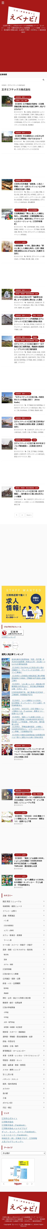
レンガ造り (25, 502)
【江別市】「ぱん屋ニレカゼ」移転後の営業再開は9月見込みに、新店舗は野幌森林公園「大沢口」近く (28, 686)
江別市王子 (38, 324)
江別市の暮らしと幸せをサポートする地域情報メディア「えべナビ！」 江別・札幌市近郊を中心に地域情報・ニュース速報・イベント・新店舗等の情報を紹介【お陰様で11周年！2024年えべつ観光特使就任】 (24, 1219)
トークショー (28, 229)
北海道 (21, 144)
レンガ (32, 192)
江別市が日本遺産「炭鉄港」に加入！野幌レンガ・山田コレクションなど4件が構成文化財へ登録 (29, 186)
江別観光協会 (7, 1122)
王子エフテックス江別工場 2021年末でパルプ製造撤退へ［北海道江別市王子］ (29, 446)
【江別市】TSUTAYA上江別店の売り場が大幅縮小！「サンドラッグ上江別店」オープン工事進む (28, 669)
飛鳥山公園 (38, 114)
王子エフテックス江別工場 (30, 149)
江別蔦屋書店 (22, 117)
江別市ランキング (9, 637)
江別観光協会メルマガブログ (14, 1128)
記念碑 (27, 308)
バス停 (40, 117)
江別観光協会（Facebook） (14, 1125)
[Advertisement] (23, 54)
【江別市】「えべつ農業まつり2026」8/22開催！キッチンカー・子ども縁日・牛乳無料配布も (28, 702)
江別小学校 (21, 355)
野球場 (32, 324)
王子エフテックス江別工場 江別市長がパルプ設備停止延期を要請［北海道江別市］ (29, 424)
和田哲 (21, 229)
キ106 (25, 232)
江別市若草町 (32, 120)
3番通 (29, 117)
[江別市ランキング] (13, 634)
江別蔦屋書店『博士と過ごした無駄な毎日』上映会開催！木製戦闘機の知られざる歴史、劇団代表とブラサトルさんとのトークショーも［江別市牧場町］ (29, 218)
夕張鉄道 (26, 200)
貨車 (21, 194)
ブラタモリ (21, 362)
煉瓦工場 (27, 194)
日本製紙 (40, 432)
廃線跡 (29, 352)
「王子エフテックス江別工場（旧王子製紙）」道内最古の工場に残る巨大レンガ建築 (29, 494)
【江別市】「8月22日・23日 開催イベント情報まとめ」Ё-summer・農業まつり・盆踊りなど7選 (28, 711)
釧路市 (16, 454)
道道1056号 (34, 327)
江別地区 (39, 360)
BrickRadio (23, 410)
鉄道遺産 (19, 200)
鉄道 (18, 194)
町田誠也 (23, 234)
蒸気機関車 (31, 202)
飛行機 (42, 229)
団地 (27, 324)
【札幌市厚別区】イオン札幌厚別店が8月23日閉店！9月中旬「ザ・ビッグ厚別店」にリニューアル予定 (29, 800)
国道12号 (24, 357)
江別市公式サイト (9, 1118)
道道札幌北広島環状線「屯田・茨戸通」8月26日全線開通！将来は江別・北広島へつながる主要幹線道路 (28, 661)
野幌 (40, 192)
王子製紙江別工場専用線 (35, 405)
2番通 (39, 146)
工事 (25, 120)
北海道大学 (38, 302)
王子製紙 (35, 117)
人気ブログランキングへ (12, 1141)
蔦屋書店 (31, 125)
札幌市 (20, 308)
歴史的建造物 (39, 502)
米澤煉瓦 (33, 194)
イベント (17, 234)
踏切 (34, 360)
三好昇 (24, 432)
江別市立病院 (30, 141)
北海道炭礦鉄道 (35, 200)
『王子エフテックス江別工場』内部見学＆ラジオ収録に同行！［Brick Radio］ (29, 399)
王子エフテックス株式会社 (31, 122)
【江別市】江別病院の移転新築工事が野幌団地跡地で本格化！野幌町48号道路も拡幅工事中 (28, 678)
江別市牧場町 (25, 114)
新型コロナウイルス (20, 456)
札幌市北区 (30, 302)
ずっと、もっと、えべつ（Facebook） (19, 1132)
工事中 (32, 114)
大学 (15, 308)
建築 (37, 192)
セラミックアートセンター (33, 197)
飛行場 (20, 232)
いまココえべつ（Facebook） (15, 1135)
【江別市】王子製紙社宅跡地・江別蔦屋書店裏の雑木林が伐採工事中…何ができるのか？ (29, 106)
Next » (29, 515)
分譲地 (29, 112)
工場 (35, 305)
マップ (29, 146)
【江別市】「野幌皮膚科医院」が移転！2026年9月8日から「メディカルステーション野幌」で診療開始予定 (28, 729)
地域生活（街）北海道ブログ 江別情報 (19, 1138)
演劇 (15, 232)
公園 (20, 329)
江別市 (21, 120)
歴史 (28, 192)
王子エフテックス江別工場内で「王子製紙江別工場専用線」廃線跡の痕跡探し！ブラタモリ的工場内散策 (29, 346)
